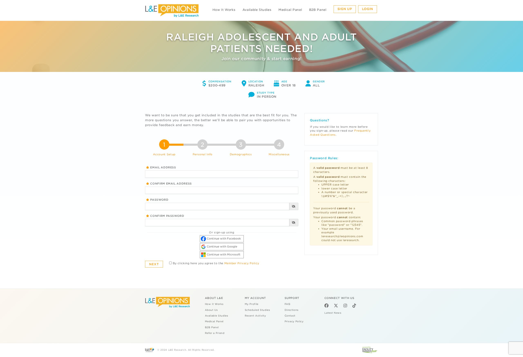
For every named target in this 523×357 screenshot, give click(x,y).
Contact (290, 315)
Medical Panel (290, 10)
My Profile (252, 304)
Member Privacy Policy (241, 263)
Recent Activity (255, 315)
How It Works (224, 10)
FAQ (287, 304)
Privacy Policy (294, 321)
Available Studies (257, 10)
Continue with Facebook (223, 238)
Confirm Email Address (170, 183)
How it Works (214, 304)
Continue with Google (221, 246)
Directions (292, 310)
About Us (211, 310)
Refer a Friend (215, 333)
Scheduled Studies (257, 310)
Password (159, 199)
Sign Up (344, 9)
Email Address (162, 167)
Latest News (332, 312)
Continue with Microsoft (223, 254)
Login (367, 9)
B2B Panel (317, 10)
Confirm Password (166, 215)
